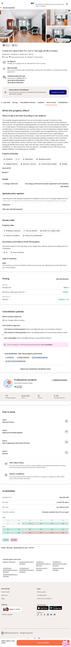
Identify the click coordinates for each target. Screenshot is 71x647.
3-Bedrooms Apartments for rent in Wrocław (10, 570)
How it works (5, 592)
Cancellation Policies (27, 102)
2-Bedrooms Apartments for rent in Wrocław (60, 564)
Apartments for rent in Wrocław (27, 563)
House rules (6, 102)
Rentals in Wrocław (9, 562)
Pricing (14, 102)
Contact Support (7, 614)
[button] (62, 40)
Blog (2, 599)
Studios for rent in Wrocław (58, 569)
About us (4, 595)
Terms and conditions (44, 599)
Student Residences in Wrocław (10, 575)
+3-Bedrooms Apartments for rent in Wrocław (27, 570)
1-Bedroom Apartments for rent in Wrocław (43, 564)
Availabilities (63, 102)
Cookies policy (42, 595)
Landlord (41, 102)
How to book (51, 102)
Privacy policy (41, 592)
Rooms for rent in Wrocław (41, 569)
